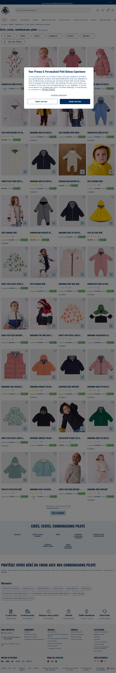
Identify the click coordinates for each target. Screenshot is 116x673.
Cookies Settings (59, 95)
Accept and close (75, 101)
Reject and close (41, 101)
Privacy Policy (48, 89)
